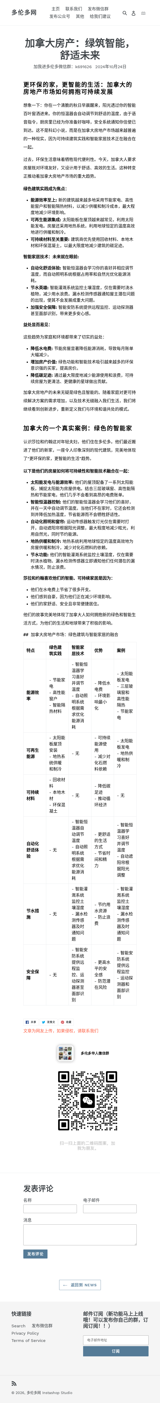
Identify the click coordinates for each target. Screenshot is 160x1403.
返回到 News (83, 1285)
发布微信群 (42, 1325)
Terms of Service (28, 1340)
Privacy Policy (25, 1333)
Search (18, 1325)
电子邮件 (91, 1200)
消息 (27, 1220)
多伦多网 (24, 12)
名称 (27, 1200)
